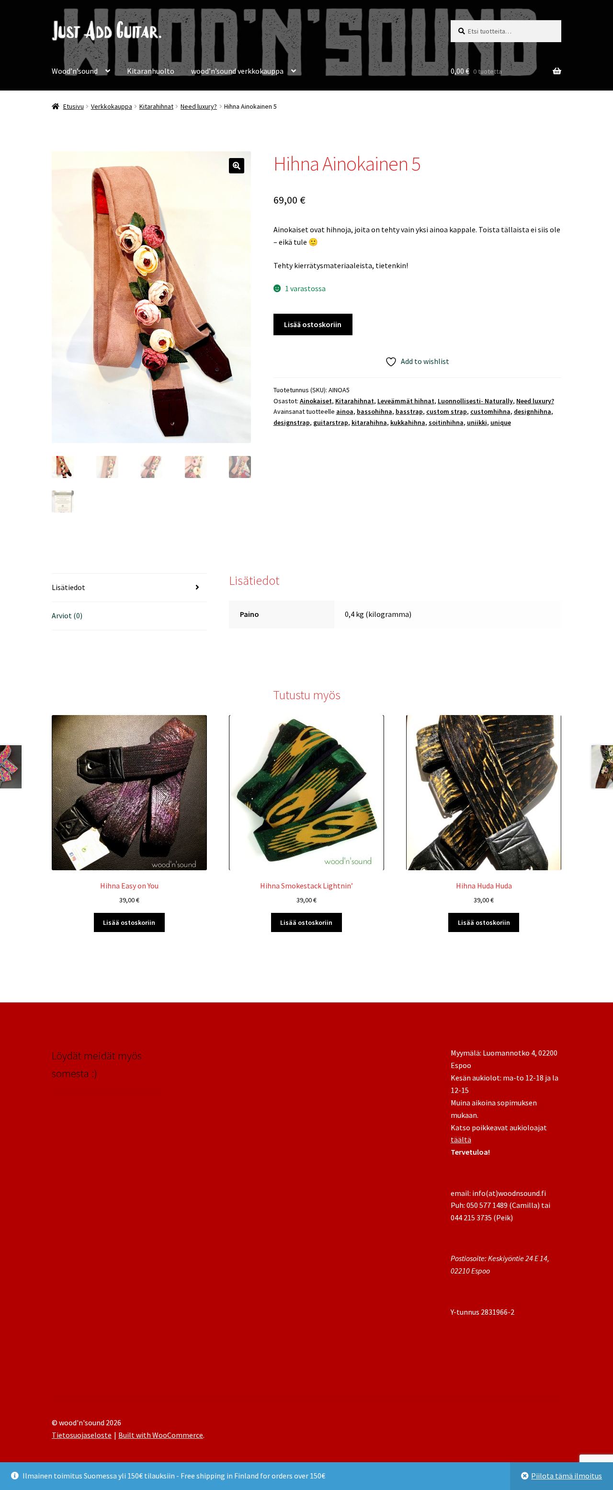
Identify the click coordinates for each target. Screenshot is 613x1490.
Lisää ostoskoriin (312, 324)
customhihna (490, 411)
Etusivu (73, 106)
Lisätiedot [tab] (68, 587)
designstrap (291, 422)
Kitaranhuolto (150, 71)
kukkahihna (407, 422)
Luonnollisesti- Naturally (475, 401)
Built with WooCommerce (160, 1435)
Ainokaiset (316, 401)
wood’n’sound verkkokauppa (237, 71)
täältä (461, 1139)
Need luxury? (199, 106)
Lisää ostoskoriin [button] (129, 922)
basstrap (409, 411)
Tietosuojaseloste (82, 1435)
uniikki (477, 422)
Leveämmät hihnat (405, 401)
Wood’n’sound (75, 71)
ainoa (344, 411)
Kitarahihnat (156, 106)
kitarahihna (369, 422)
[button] (236, 165)
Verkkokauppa (111, 106)
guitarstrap (330, 422)
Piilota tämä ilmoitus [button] (566, 1475)
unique (500, 422)
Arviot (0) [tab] (67, 615)
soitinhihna (446, 422)
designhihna (532, 411)
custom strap (446, 411)
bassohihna (374, 411)
